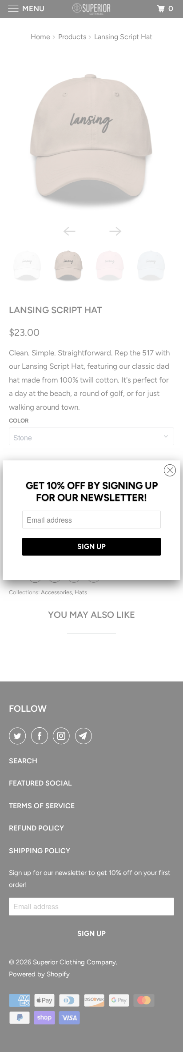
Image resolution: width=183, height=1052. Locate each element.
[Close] (170, 468)
